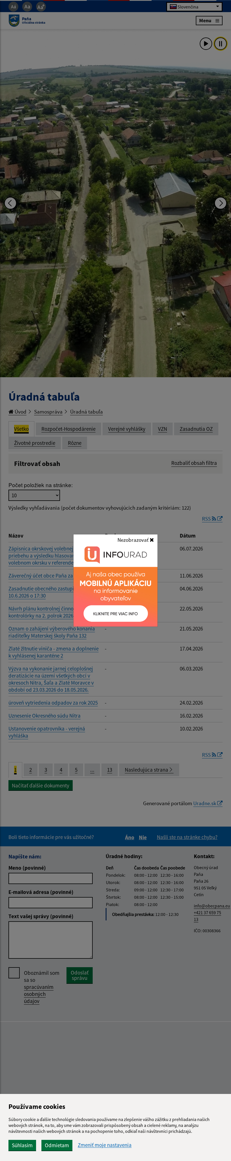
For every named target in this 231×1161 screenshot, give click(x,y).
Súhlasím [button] (22, 1145)
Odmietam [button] (57, 1145)
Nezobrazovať (133, 539)
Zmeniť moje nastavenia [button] (105, 1145)
